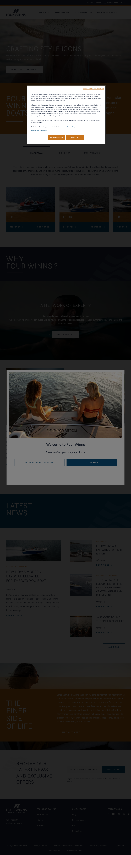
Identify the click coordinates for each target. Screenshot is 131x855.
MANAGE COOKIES (56, 137)
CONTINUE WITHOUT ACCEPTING (93, 89)
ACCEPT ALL (75, 137)
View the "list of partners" (39, 130)
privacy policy (70, 127)
